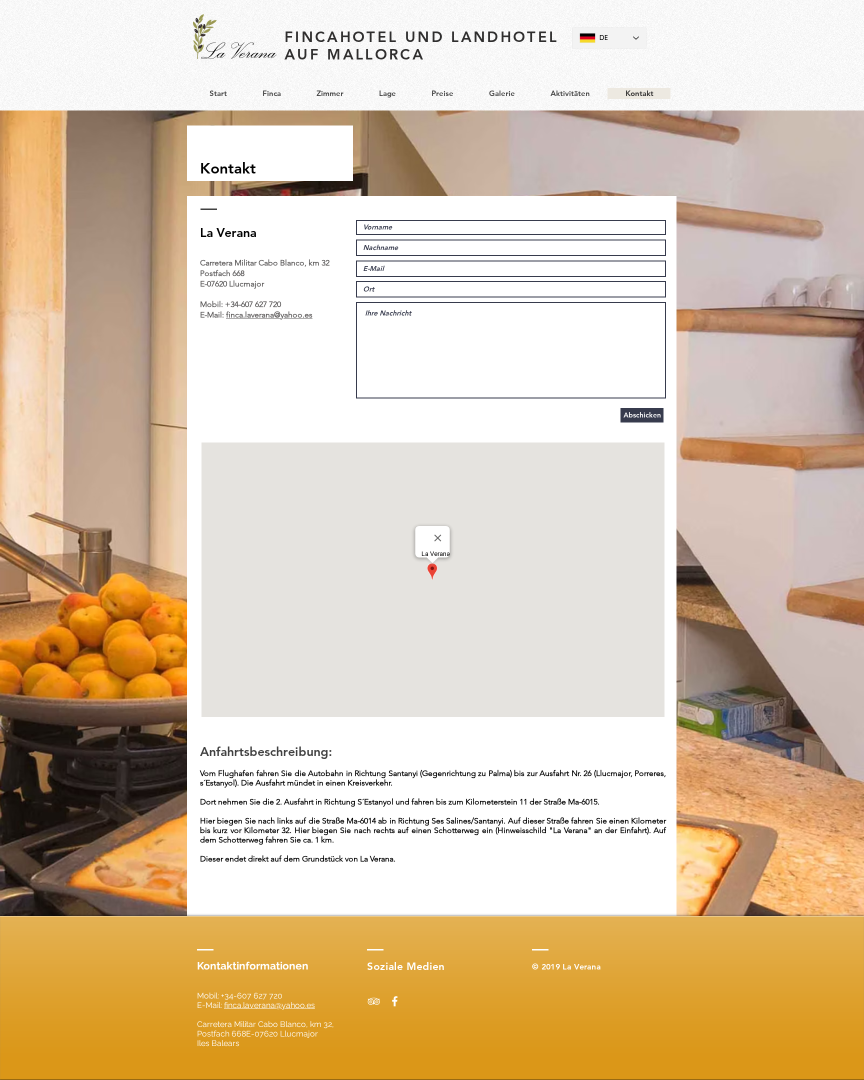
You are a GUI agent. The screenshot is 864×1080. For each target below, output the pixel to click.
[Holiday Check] (373, 1001)
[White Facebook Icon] (395, 1001)
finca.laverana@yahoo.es (269, 315)
